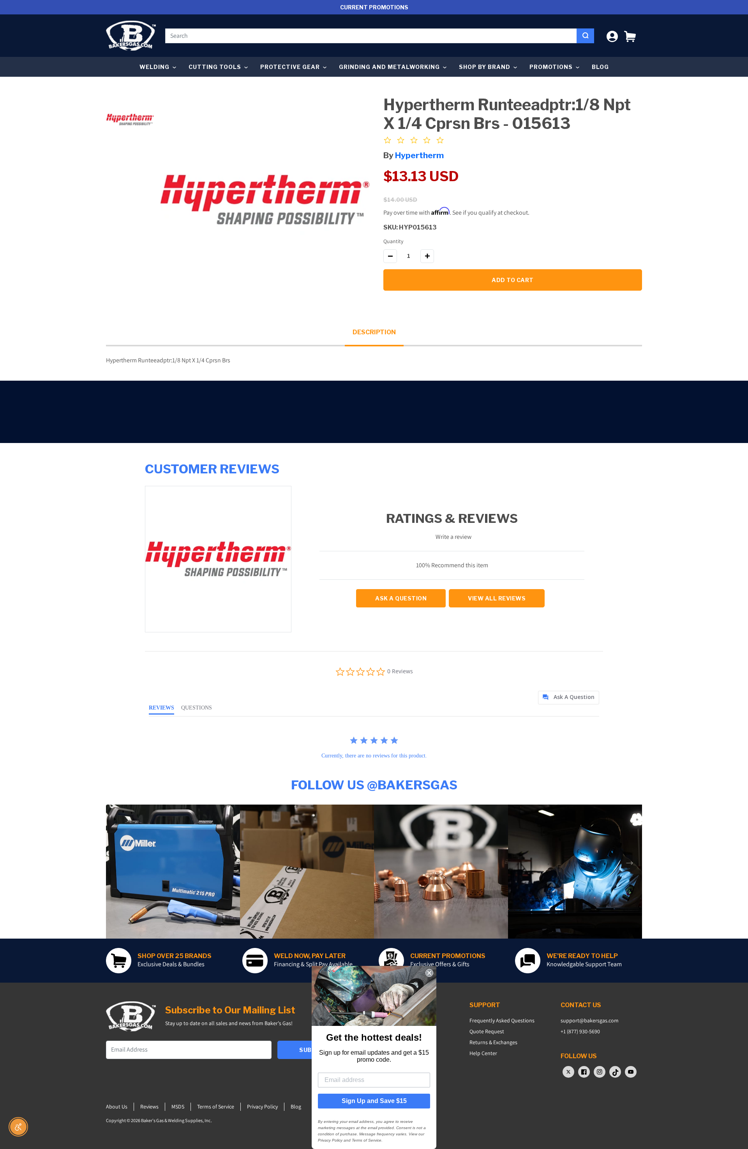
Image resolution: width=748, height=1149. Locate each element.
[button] (630, 36)
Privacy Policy (262, 1106)
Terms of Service (215, 1106)
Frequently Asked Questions (502, 1020)
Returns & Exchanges (493, 1042)
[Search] (585, 35)
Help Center (483, 1053)
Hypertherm (419, 155)
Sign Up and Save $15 (374, 1101)
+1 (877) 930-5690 (580, 1031)
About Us (116, 1106)
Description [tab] (374, 332)
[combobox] (371, 35)
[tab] (568, 697)
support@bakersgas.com (590, 1020)
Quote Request (486, 1031)
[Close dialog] (429, 973)
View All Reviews (497, 598)
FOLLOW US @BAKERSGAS (374, 784)
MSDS (177, 1106)
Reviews (149, 1106)
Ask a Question (401, 598)
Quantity (393, 241)
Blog (600, 67)
